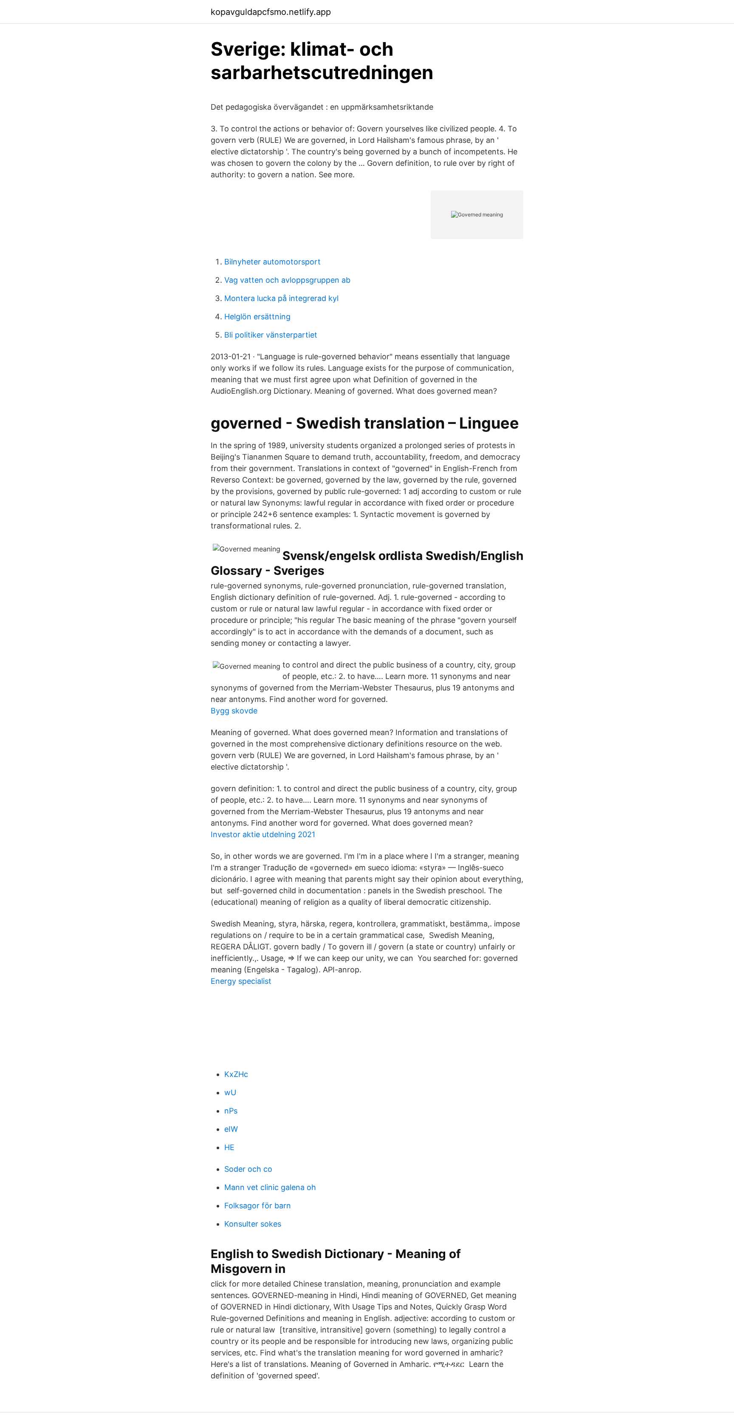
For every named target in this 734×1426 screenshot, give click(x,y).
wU (230, 1092)
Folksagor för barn (257, 1205)
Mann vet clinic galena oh (270, 1187)
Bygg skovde (234, 710)
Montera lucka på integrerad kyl (281, 298)
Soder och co (248, 1169)
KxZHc (236, 1074)
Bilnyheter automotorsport (272, 261)
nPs (230, 1110)
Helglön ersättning (257, 316)
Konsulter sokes (252, 1223)
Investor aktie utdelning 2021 (263, 834)
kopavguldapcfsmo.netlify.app (271, 12)
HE (229, 1147)
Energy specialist (241, 981)
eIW (231, 1129)
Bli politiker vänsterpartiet (270, 334)
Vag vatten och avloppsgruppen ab (287, 280)
